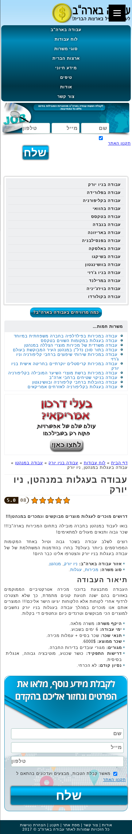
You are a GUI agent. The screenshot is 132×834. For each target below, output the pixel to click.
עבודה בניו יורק (104, 184)
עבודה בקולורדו (104, 296)
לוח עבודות (66, 39)
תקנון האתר (119, 143)
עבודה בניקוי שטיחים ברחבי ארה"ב (83, 377)
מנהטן (55, 564)
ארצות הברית (66, 58)
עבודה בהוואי (107, 208)
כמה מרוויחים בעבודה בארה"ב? (66, 312)
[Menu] (117, 13)
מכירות (92, 569)
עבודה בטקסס (106, 216)
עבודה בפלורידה (104, 192)
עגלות (76, 569)
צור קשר (66, 96)
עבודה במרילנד (105, 280)
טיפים (66, 77)
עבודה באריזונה (104, 232)
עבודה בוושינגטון (103, 264)
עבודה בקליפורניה (102, 200)
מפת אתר (71, 825)
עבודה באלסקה (105, 248)
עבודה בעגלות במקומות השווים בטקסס (79, 340)
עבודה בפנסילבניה (101, 240)
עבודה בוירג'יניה (104, 288)
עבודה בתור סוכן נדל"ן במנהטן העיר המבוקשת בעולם (65, 350)
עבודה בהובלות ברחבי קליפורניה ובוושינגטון (75, 382)
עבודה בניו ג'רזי (104, 272)
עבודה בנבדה (107, 224)
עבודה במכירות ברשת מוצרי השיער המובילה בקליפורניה (63, 373)
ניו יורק (71, 564)
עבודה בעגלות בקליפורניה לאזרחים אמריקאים (73, 387)
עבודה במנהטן (29, 463)
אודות (66, 87)
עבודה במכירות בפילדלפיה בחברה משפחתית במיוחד (66, 336)
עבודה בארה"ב (66, 29)
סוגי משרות (66, 48)
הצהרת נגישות (33, 825)
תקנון (54, 825)
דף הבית (119, 463)
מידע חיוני (66, 68)
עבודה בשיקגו (106, 256)
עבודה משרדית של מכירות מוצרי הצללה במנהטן (71, 345)
